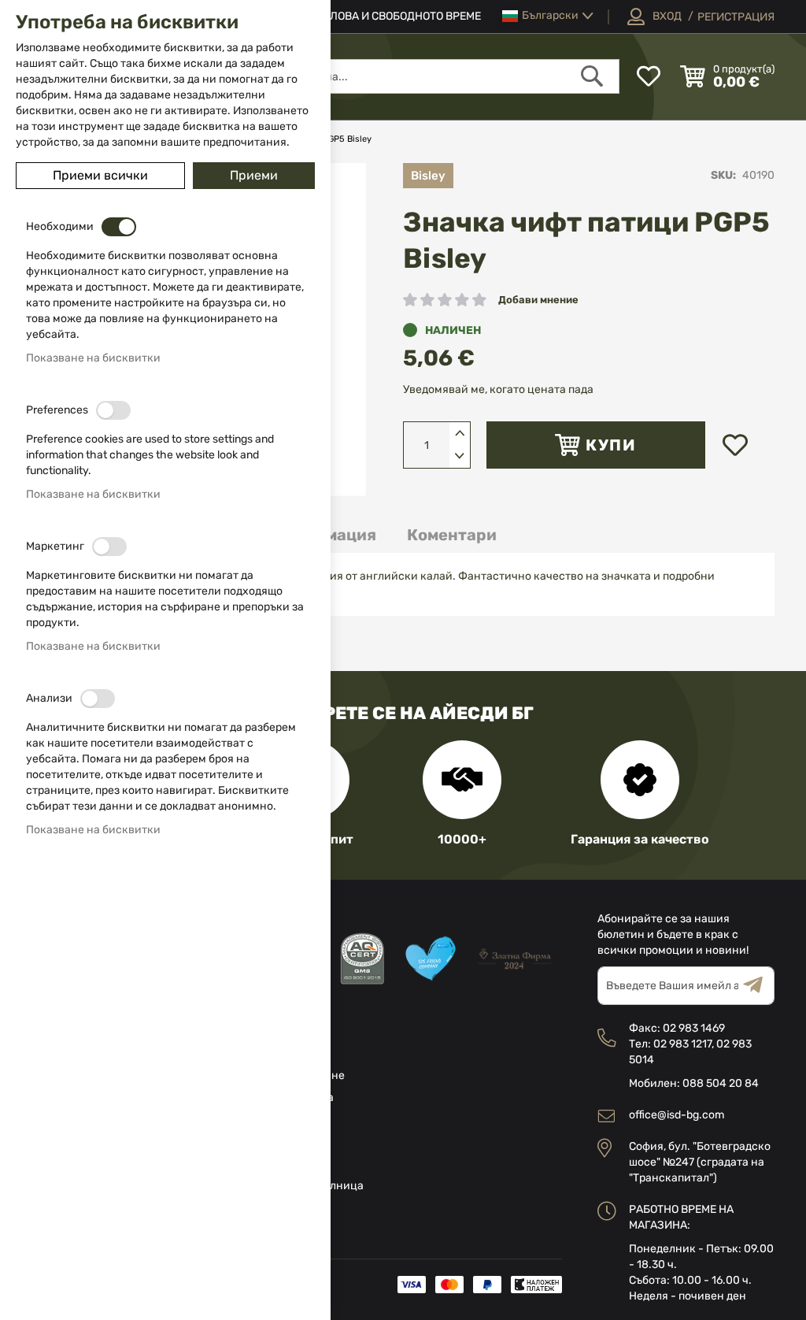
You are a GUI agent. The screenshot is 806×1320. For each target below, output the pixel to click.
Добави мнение (538, 300)
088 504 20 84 (720, 1083)
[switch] (119, 226)
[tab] (451, 535)
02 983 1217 (682, 1044)
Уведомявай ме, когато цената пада (498, 389)
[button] (547, 16)
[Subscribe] (759, 985)
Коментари (452, 534)
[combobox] (408, 76)
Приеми (254, 175)
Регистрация (736, 17)
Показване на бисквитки (93, 358)
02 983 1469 (694, 1028)
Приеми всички (100, 175)
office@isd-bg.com (676, 1115)
